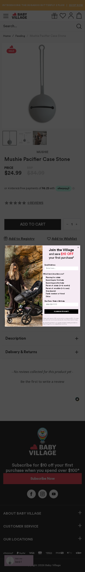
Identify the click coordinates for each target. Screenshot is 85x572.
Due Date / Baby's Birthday (54, 301)
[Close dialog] (78, 247)
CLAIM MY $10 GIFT (61, 311)
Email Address (49, 265)
